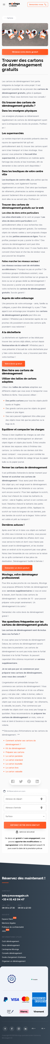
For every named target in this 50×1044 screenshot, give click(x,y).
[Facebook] (11, 1028)
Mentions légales (9, 923)
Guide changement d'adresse (14, 957)
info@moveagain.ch (15, 895)
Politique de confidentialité (13, 927)
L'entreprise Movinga (10, 949)
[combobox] (22, 799)
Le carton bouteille (14, 764)
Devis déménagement (11, 945)
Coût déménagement (10, 941)
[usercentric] (5, 1028)
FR (33, 1028)
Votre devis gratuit (13, 364)
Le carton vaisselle (14, 771)
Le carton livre (12, 767)
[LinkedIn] (25, 1028)
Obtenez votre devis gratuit (25, 52)
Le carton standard (14, 760)
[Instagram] (18, 1028)
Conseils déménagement (12, 953)
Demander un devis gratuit (17, 568)
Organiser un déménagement (13, 961)
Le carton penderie (14, 756)
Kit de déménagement (15, 748)
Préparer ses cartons (15, 752)
